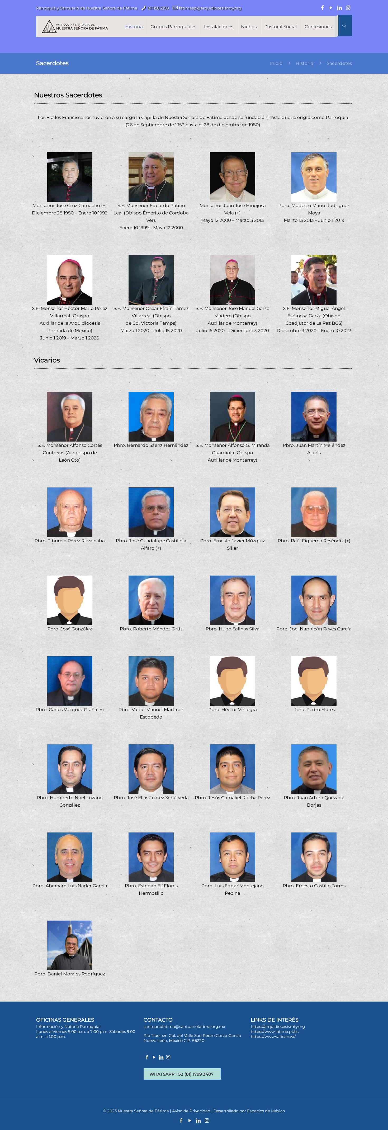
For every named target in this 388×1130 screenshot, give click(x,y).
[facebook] (147, 1057)
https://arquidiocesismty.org (278, 1026)
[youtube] (154, 1057)
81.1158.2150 (158, 8)
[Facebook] (322, 8)
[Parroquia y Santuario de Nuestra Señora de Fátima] (74, 25)
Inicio (276, 63)
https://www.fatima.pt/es (275, 1031)
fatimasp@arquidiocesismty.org (210, 8)
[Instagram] (348, 8)
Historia (304, 63)
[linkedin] (161, 1057)
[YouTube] (331, 8)
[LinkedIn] (339, 8)
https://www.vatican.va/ (273, 1036)
